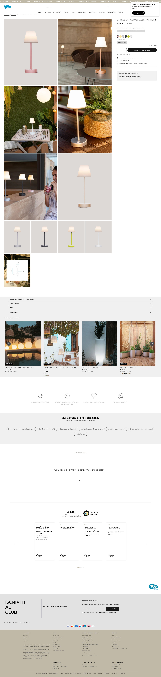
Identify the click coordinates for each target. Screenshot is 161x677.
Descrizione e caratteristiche (22, 299)
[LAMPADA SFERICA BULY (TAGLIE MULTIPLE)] (23, 343)
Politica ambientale (97, 673)
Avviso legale (122, 673)
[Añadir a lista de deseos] (154, 21)
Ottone (120, 36)
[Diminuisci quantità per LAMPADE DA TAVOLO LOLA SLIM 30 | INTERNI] (118, 50)
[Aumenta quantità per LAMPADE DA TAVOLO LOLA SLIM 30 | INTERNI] (125, 50)
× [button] (157, 3)
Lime (128, 36)
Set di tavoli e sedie (116, 640)
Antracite (126, 36)
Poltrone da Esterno (116, 637)
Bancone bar (115, 644)
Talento (25, 639)
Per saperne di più (139, 13)
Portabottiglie (115, 646)
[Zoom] (54, 22)
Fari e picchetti (85, 648)
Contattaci (84, 664)
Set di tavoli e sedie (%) (47, 429)
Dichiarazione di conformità (110, 673)
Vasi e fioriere (80, 434)
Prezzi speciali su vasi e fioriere (60, 650)
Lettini (113, 635)
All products (13, 14)
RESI (11, 308)
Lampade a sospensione (116, 429)
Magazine (25, 640)
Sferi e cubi (84, 642)
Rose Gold (118, 36)
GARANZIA (13, 312)
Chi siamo (25, 635)
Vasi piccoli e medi (57, 639)
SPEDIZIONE (14, 303)
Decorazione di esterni (68, 429)
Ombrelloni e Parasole (58, 664)
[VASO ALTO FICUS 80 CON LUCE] (99, 343)
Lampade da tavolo (86, 637)
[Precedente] (14, 544)
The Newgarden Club (117, 668)
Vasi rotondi (55, 648)
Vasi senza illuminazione (58, 637)
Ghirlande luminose (87, 639)
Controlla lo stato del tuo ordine (89, 666)
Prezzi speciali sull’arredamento (119, 648)
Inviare (113, 609)
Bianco (131, 36)
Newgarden (6, 14)
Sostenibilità (26, 637)
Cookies (67, 673)
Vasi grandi (55, 640)
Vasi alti (54, 642)
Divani (113, 642)
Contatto (38, 673)
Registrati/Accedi (116, 664)
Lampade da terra (86, 635)
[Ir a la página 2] (80, 567)
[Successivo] (146, 544)
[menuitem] (40, 12)
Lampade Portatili (86, 650)
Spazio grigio (123, 36)
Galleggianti (56, 668)
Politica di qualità (87, 673)
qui (123, 76)
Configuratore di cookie (75, 673)
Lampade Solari (86, 646)
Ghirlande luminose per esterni (141, 429)
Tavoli (113, 639)
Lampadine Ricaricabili (87, 640)
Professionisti (115, 666)
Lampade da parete (87, 652)
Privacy (61, 673)
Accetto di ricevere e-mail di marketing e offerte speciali (100, 612)
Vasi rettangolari (57, 646)
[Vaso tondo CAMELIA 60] (137, 343)
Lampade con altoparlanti (88, 654)
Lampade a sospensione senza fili (90, 644)
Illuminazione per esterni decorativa (21, 429)
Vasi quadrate (56, 644)
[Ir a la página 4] (83, 567)
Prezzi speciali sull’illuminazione (90, 655)
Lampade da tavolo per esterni (92, 429)
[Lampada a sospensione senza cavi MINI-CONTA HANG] (61, 343)
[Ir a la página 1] (78, 567)
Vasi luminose (56, 635)
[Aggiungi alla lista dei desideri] (7, 323)
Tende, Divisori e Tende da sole (60, 666)
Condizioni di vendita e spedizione (50, 673)
